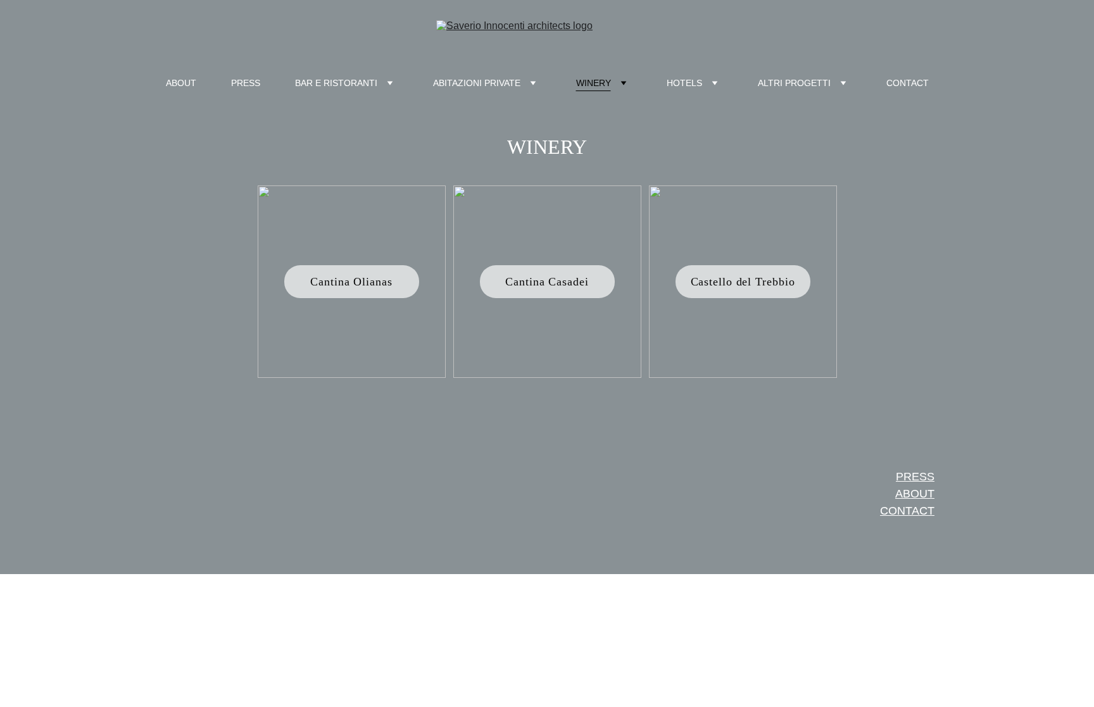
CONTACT (907, 83)
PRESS (245, 83)
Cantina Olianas (351, 281)
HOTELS (684, 83)
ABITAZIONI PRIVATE (476, 83)
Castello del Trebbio (743, 281)
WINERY (593, 83)
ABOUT (181, 83)
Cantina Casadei (547, 281)
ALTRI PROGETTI (794, 83)
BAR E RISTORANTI (336, 83)
